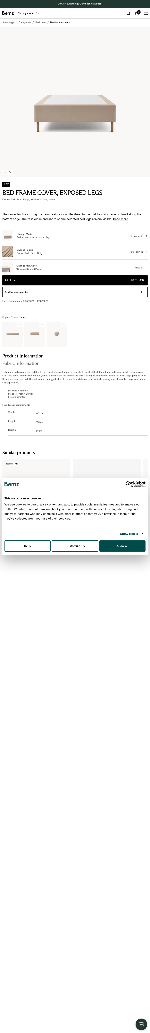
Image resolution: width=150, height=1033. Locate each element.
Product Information (22, 355)
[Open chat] (141, 1024)
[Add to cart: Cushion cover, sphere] (64, 324)
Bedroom (40, 22)
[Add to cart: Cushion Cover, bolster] (42, 324)
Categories (25, 22)
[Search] (128, 13)
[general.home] (8, 13)
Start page (8, 22)
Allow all (122, 546)
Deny (27, 546)
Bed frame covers (60, 22)
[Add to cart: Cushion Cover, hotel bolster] (20, 324)
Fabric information (20, 363)
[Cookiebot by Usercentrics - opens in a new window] (128, 484)
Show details (129, 533)
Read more (120, 219)
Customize (72, 546)
